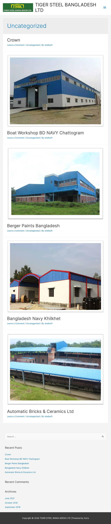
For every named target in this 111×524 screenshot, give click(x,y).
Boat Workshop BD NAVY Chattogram (45, 132)
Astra (86, 518)
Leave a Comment (15, 45)
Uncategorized (33, 45)
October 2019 (11, 503)
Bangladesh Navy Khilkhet (34, 318)
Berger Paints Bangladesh (33, 225)
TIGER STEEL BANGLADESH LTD (65, 7)
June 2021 (9, 498)
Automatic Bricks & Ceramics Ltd (40, 411)
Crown (13, 40)
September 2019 (12, 507)
